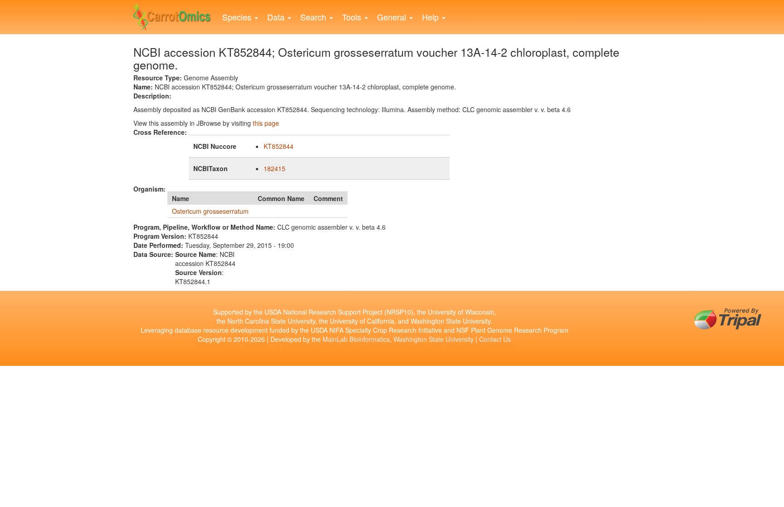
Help (431, 17)
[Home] (175, 15)
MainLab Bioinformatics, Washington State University (398, 339)
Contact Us (495, 339)
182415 (274, 168)
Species (238, 17)
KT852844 (279, 146)
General (392, 17)
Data (277, 17)
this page (266, 123)
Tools (352, 17)
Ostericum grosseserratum (210, 211)
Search (314, 17)
